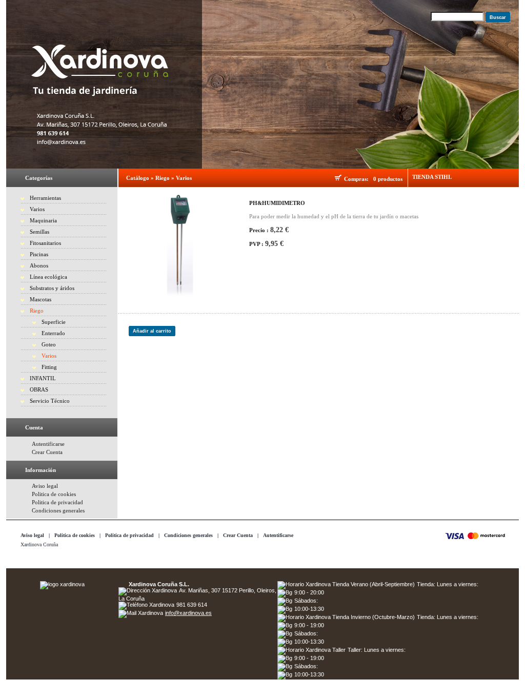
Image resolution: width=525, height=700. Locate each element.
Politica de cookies (54, 494)
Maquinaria (43, 220)
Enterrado (53, 333)
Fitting (49, 367)
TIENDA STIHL (432, 177)
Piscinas (39, 254)
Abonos (39, 265)
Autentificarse (48, 444)
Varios (37, 209)
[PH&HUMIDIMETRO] (180, 244)
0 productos (387, 179)
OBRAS (39, 389)
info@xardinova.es (188, 613)
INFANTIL (43, 378)
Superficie (54, 322)
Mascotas (40, 299)
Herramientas (45, 198)
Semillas (39, 232)
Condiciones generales (58, 510)
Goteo (49, 344)
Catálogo (137, 178)
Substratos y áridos (52, 288)
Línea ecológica (48, 277)
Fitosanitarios (45, 243)
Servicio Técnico (50, 401)
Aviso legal (45, 486)
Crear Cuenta (47, 452)
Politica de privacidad (57, 502)
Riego (37, 310)
